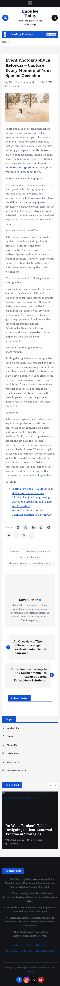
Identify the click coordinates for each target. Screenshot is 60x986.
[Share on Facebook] (18, 527)
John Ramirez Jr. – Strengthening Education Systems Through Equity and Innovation (32, 502)
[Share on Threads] (24, 535)
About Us (12, 744)
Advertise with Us (16, 770)
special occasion (43, 562)
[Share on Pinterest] (49, 527)
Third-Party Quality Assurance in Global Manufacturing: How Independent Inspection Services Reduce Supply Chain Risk (30, 883)
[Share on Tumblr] (16, 535)
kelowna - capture (19, 562)
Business (16, 550)
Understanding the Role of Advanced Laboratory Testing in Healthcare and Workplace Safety (30, 897)
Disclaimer (13, 753)
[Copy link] (31, 535)
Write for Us (13, 761)
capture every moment (38, 550)
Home (5, 41)
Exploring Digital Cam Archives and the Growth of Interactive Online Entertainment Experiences (30, 921)
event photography (30, 556)
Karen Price (15, 82)
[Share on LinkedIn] (33, 527)
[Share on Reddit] (8, 535)
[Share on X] (26, 527)
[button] (50, 785)
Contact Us (13, 727)
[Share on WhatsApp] (41, 527)
